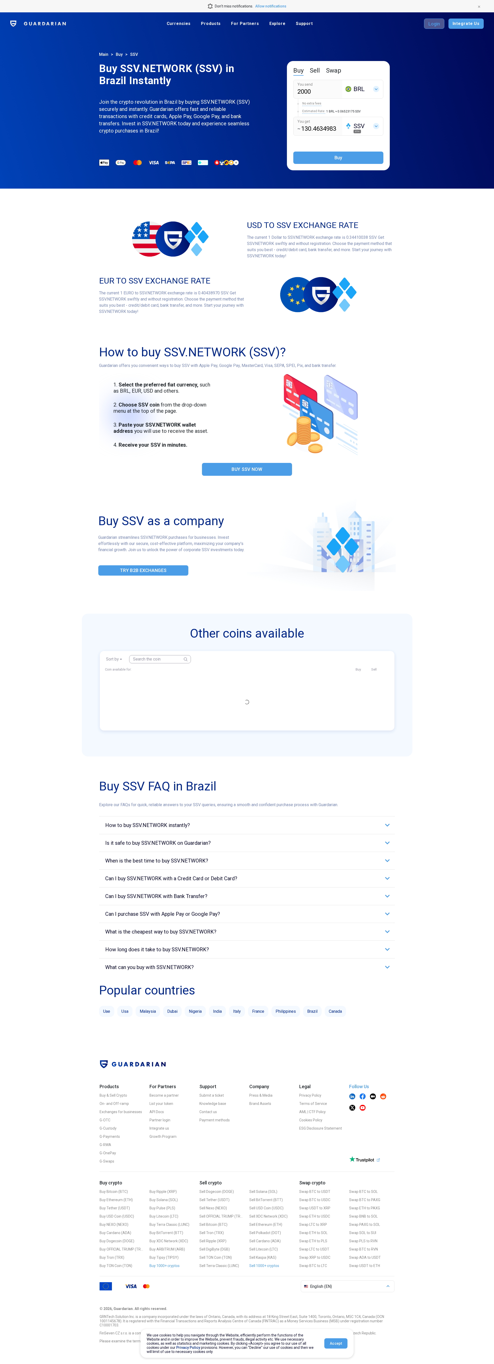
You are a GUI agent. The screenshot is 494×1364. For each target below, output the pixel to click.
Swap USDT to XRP (314, 1208)
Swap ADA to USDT (365, 1257)
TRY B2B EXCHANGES (143, 570)
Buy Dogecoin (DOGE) (117, 1241)
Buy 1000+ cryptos (164, 1266)
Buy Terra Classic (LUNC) (169, 1224)
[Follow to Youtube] (362, 1108)
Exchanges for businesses (121, 1112)
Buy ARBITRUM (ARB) (167, 1249)
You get (303, 121)
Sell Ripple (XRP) (212, 1241)
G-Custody (108, 1128)
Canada (335, 1011)
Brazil (312, 1011)
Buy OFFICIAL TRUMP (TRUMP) (121, 1249)
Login (434, 24)
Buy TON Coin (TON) (116, 1266)
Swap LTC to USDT (314, 1249)
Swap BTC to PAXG (364, 1200)
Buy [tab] (298, 70)
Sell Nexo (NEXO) (213, 1208)
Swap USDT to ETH (364, 1266)
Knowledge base (212, 1104)
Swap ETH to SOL (313, 1233)
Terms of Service (313, 1104)
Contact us (208, 1112)
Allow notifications (270, 6)
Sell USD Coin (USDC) (266, 1208)
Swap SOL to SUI (362, 1233)
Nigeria (195, 1011)
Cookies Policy (310, 1120)
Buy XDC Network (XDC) (168, 1241)
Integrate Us (466, 23)
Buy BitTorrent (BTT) (166, 1233)
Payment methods (214, 1120)
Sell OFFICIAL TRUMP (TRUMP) (221, 1216)
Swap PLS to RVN (363, 1241)
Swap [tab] (333, 70)
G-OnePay (108, 1153)
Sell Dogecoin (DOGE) (216, 1192)
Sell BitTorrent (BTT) (266, 1200)
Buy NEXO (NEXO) (114, 1224)
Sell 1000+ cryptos (264, 1266)
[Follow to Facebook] (362, 1097)
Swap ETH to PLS (313, 1241)
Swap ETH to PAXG (364, 1208)
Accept (336, 1343)
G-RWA (105, 1145)
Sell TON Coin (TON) (215, 1257)
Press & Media (260, 1095)
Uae (106, 1011)
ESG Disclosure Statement (320, 1128)
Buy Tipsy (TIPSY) (164, 1257)
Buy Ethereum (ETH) (116, 1200)
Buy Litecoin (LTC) (163, 1216)
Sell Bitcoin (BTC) (213, 1224)
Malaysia (148, 1011)
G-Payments (110, 1136)
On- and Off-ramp (114, 1104)
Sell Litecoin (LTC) (263, 1249)
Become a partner (164, 1095)
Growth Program (163, 1136)
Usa (124, 1011)
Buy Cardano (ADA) (115, 1233)
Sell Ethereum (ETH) (265, 1224)
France (258, 1011)
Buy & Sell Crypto (113, 1095)
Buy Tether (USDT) (115, 1208)
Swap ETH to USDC (314, 1216)
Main (103, 54)
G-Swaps (107, 1161)
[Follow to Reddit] (383, 1097)
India (217, 1011)
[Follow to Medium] (373, 1097)
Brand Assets (260, 1104)
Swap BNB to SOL (363, 1216)
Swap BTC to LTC (313, 1266)
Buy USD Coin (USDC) (117, 1216)
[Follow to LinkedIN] (352, 1097)
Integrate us (159, 1128)
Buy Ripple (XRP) (163, 1192)
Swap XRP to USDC (314, 1257)
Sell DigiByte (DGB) (214, 1249)
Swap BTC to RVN (363, 1249)
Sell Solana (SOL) (263, 1192)
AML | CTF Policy (312, 1112)
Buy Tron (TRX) (112, 1257)
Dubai (172, 1011)
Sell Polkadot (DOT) (265, 1233)
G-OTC (105, 1120)
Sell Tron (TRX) (211, 1233)
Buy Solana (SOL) (163, 1200)
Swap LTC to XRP (313, 1224)
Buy (119, 54)
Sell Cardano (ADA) (265, 1241)
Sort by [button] (112, 659)
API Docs (156, 1112)
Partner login (159, 1120)
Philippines (286, 1011)
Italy (237, 1011)
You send (305, 84)
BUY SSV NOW (247, 469)
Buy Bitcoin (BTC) (114, 1192)
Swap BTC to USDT (314, 1192)
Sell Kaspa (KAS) (262, 1257)
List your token (161, 1104)
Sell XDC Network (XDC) (268, 1216)
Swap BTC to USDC (314, 1200)
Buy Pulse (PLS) (162, 1208)
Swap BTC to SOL (363, 1192)
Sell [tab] (315, 70)
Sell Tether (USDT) (214, 1200)
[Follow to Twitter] (352, 1108)
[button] (247, 825)
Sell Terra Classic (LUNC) (219, 1266)
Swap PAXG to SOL (364, 1224)
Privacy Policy (310, 1095)
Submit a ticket (211, 1095)
